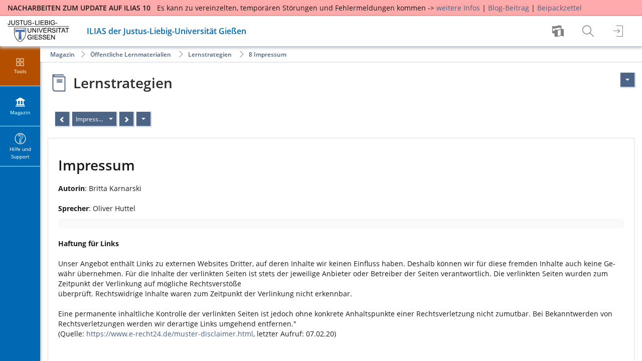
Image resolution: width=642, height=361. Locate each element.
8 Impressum (267, 54)
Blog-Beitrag (508, 8)
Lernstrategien (210, 54)
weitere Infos (458, 8)
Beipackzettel (559, 8)
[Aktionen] (143, 119)
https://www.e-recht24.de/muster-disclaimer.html (169, 333)
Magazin (62, 54)
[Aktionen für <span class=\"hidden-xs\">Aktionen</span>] (627, 80)
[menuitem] (559, 31)
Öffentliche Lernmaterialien (130, 54)
